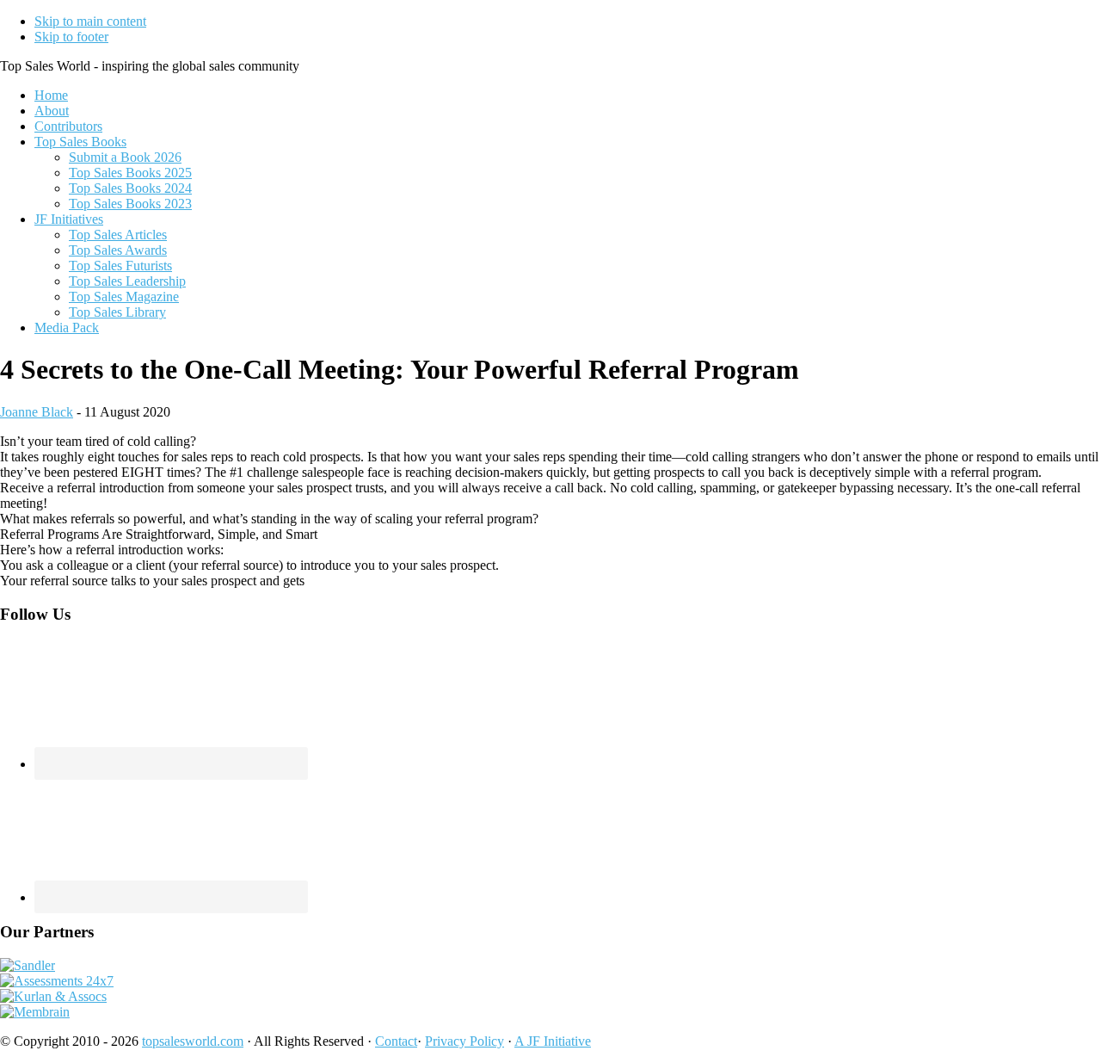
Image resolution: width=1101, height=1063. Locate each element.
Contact (396, 1041)
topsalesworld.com (192, 1041)
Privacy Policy (464, 1041)
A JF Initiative (552, 1041)
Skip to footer (71, 36)
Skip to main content (90, 21)
